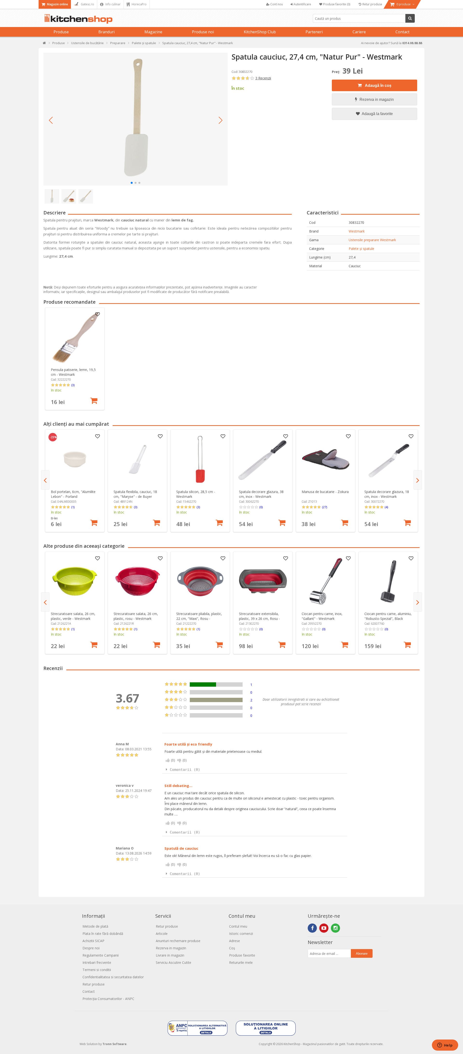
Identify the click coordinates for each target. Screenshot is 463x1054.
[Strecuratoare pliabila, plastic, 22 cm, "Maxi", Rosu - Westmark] (200, 581)
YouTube (323, 928)
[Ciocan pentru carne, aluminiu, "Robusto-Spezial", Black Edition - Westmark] (388, 581)
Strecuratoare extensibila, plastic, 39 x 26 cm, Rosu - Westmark (259, 618)
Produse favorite (242, 955)
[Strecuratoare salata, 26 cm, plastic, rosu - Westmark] (137, 581)
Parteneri (314, 31)
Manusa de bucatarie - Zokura (325, 491)
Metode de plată (95, 926)
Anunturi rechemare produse (178, 940)
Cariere (359, 31)
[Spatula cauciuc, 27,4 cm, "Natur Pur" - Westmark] (135, 119)
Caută (410, 18)
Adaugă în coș (377, 85)
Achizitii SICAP (93, 940)
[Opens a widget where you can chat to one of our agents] (445, 1046)
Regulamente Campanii (100, 955)
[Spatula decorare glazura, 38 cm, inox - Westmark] (263, 459)
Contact (402, 31)
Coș (232, 948)
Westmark (357, 231)
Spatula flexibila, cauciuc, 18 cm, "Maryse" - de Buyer (135, 494)
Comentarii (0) (185, 769)
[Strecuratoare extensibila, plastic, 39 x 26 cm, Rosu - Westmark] (263, 581)
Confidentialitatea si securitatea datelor (113, 977)
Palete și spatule (361, 248)
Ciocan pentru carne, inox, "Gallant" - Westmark (322, 616)
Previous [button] (45, 480)
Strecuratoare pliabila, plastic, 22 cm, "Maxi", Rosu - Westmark (199, 618)
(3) (73, 385)
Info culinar (113, 4)
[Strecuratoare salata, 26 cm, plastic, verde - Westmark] (74, 581)
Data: (120, 749)
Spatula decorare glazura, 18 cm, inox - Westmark (386, 494)
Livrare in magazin (170, 955)
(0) (261, 507)
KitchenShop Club (260, 31)
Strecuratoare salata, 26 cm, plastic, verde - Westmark (73, 616)
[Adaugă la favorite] (97, 314)
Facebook (312, 928)
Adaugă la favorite (377, 114)
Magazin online (57, 4)
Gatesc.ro (87, 4)
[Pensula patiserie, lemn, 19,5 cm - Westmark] (74, 337)
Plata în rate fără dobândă (102, 933)
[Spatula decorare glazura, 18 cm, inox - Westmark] (388, 459)
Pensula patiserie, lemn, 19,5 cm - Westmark (73, 372)
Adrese (234, 940)
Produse (61, 31)
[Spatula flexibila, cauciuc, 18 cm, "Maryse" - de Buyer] (137, 459)
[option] (74, 358)
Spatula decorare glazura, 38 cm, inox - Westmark (261, 494)
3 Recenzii (263, 78)
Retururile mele (241, 962)
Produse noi (203, 31)
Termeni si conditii (96, 969)
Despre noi (91, 948)
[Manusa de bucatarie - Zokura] (325, 459)
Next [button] (418, 480)
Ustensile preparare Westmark (372, 240)
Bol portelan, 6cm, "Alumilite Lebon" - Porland (73, 494)
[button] (50, 120)
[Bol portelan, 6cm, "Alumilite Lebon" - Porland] (74, 459)
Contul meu (238, 926)
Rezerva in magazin (377, 99)
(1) (73, 507)
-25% (53, 437)
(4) (386, 507)
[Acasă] (44, 44)
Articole (162, 933)
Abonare (362, 953)
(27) (324, 507)
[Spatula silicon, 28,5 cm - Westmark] (200, 459)
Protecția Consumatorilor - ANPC (108, 998)
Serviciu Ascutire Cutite (173, 962)
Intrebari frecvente (96, 962)
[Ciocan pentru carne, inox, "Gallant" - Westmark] (325, 581)
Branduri (106, 31)
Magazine (153, 31)
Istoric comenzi (241, 933)
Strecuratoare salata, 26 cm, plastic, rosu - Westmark (136, 616)
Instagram (335, 928)
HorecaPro (139, 4)
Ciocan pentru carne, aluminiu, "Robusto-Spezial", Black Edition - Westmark (388, 618)
